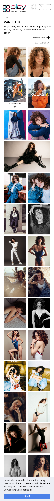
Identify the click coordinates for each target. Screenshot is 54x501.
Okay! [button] (27, 496)
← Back (6, 17)
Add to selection (41, 37)
